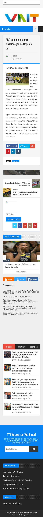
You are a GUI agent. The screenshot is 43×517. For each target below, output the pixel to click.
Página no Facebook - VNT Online (17, 480)
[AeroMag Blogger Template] (21, 17)
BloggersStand (26, 515)
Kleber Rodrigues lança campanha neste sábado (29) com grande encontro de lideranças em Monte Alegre (25, 354)
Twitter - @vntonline (12, 476)
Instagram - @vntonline (13, 484)
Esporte (15, 161)
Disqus (22, 279)
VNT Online (10, 512)
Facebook (34, 279)
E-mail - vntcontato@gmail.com (16, 488)
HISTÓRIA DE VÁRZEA (12, 503)
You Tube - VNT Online (13, 472)
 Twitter (24, 146)
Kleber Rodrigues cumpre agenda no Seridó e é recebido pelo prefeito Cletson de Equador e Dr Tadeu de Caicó (25, 382)
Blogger (9, 279)
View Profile (13, 219)
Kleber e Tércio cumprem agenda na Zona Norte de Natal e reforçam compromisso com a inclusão (24, 368)
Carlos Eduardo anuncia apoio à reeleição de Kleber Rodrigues (22, 394)
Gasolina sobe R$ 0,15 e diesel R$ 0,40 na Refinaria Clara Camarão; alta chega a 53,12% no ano (25, 407)
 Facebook (12, 146)
